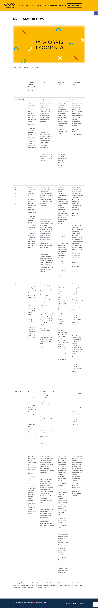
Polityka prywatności (70, 603)
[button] (96, 13)
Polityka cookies (80, 603)
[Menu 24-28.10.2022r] (49, 44)
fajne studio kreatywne (40, 602)
